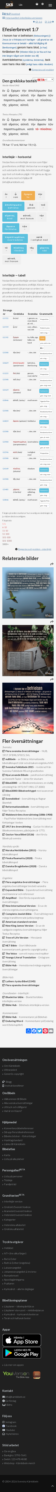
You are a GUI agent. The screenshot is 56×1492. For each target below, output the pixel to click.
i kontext (12, 13)
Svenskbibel (12, 798)
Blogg (9, 1081)
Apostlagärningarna (14, 1279)
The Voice (11, 953)
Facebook (11, 1425)
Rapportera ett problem (43, 69)
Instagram (10, 1422)
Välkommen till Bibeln (15, 1098)
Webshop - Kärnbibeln (19, 1463)
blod (10, 217)
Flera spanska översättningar (22, 985)
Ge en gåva (10, 1451)
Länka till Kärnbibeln (14, 1144)
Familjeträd (10, 1184)
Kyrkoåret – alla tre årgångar (19, 1288)
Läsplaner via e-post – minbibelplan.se (24, 1310)
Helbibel (8, 1247)
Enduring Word (14, 1020)
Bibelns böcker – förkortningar (20, 1136)
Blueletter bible (14, 997)
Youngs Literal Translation (20, 957)
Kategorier (10, 1219)
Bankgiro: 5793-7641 (15, 1455)
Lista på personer (13, 1176)
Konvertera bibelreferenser (19, 1128)
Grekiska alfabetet (14, 1228)
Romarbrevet (11, 1275)
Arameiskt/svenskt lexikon (18, 1211)
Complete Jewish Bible (18, 913)
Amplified (10, 897)
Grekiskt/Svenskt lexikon (17, 1206)
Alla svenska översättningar (18, 1102)
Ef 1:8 (48, 21)
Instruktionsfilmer (14, 1085)
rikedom (19, 249)
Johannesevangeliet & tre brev (20, 1271)
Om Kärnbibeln (12, 1065)
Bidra (9, 1404)
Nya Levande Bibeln (16, 774)
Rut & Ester (10, 1258)
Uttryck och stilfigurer (15, 1106)
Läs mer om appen (14, 1364)
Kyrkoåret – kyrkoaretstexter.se (21, 1314)
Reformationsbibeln (17, 806)
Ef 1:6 (38, 21)
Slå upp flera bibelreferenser (19, 1132)
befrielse (13, 206)
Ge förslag (10, 1400)
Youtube (10, 1429)
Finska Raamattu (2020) (19, 858)
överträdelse (15, 238)
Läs (20, 4)
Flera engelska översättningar (22, 882)
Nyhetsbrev (12, 1433)
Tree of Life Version (16, 937)
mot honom (27, 217)
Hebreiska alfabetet (15, 1224)
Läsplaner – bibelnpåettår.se (19, 1306)
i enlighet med (39, 238)
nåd (44, 249)
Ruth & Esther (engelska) (17, 1262)
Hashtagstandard (13, 1140)
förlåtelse (11, 228)
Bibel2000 (11, 782)
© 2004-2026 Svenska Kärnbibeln (20, 1481)
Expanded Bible (14, 889)
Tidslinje (8, 1180)
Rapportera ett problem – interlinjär (34, 549)
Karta (7, 1155)
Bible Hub (11, 965)
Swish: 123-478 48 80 (15, 1459)
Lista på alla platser (14, 1158)
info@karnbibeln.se (15, 1396)
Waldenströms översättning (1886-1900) (28, 814)
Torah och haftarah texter (17, 1318)
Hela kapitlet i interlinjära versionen (23, 17)
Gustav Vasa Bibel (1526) (19, 834)
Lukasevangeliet (12, 1267)
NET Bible (11, 945)
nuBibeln (10, 759)
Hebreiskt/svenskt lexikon (18, 1214)
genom (31, 206)
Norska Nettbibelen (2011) (20, 850)
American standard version (21, 921)
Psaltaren (9, 1283)
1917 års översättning (18, 826)
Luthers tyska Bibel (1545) (20, 981)
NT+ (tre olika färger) (15, 1253)
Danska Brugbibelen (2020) (20, 866)
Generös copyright (14, 1073)
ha (28, 195)
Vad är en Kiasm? (13, 1110)
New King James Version (19, 925)
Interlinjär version (13, 1201)
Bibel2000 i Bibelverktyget (20, 790)
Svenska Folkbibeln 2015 (19, 766)
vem (15, 195)
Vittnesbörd (10, 1069)
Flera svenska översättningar (22, 750)
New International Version (20, 905)
